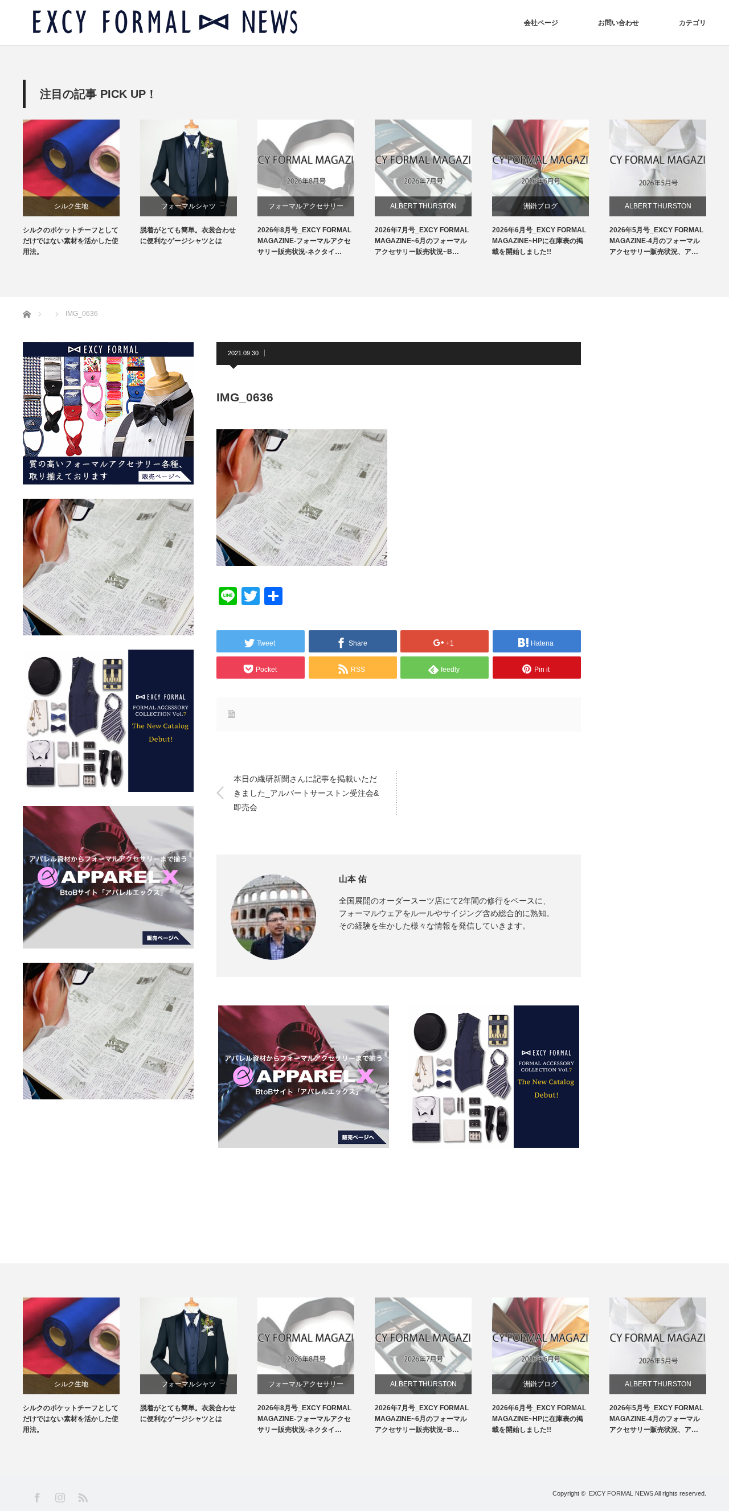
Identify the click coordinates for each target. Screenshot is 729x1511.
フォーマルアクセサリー (305, 206)
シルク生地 (71, 206)
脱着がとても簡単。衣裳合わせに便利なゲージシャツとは (188, 235)
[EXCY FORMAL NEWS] (165, 22)
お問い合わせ (618, 23)
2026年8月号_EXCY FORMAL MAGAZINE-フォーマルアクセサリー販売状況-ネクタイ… (304, 241)
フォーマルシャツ (188, 206)
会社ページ (541, 23)
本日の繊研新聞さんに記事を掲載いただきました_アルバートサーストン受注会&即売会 (306, 792)
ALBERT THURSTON (423, 206)
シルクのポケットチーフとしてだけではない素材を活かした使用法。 (70, 241)
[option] (81, 189)
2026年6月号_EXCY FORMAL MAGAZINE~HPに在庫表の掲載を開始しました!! (539, 241)
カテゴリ (692, 23)
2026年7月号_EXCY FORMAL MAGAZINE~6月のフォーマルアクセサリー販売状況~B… (422, 241)
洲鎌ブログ (540, 206)
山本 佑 (353, 879)
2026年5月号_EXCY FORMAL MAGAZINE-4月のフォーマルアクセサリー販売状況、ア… (656, 241)
